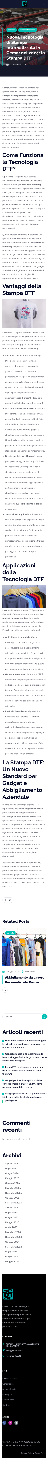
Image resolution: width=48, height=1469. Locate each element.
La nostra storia (9, 1378)
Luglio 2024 (11, 1252)
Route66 (31, 971)
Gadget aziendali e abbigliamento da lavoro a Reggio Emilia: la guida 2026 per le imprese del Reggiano (24, 1057)
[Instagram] (10, 1423)
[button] (44, 4)
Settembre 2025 (13, 1203)
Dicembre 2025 (13, 1188)
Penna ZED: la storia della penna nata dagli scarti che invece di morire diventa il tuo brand (23, 1070)
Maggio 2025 (12, 1222)
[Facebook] (4, 1423)
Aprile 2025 (11, 1227)
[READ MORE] (5, 990)
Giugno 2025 (12, 1218)
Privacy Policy (27, 1453)
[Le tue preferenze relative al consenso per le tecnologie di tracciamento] (2, 1101)
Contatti (6, 1405)
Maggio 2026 (12, 1178)
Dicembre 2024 (13, 1232)
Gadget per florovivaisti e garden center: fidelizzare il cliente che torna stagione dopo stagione (24, 1097)
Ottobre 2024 (12, 1242)
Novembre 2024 (13, 1237)
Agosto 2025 (12, 1208)
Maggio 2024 (12, 1262)
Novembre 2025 (13, 1193)
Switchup (32, 1445)
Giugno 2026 (12, 1173)
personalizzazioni (27, 30)
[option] (24, 963)
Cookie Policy (40, 1453)
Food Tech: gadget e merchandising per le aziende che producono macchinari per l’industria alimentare (24, 1044)
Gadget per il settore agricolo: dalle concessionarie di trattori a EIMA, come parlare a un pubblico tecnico (22, 1083)
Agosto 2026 (12, 1164)
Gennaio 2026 (12, 1183)
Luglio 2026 (11, 1169)
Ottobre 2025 (12, 1198)
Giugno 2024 (12, 1257)
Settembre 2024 (13, 1247)
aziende (11, 30)
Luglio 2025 (11, 1213)
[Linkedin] (16, 1423)
